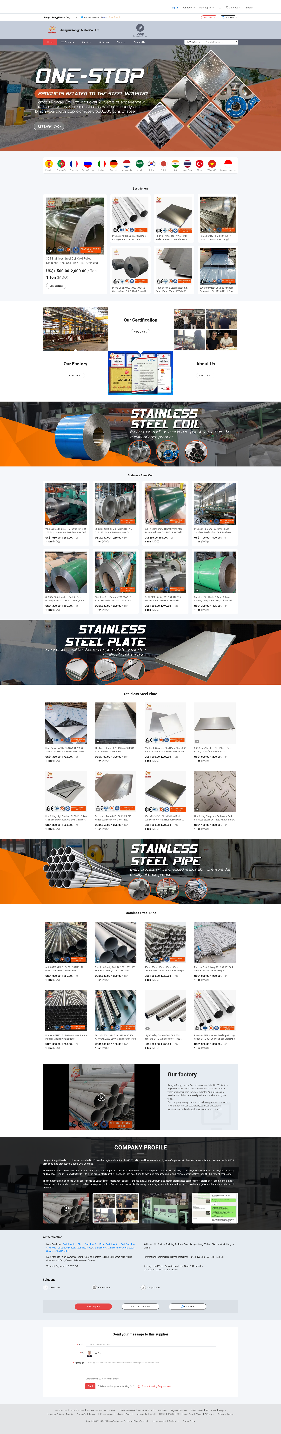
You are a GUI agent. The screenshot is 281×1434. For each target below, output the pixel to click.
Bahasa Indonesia (226, 1414)
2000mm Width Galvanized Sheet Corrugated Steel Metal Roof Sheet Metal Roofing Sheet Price (217, 289)
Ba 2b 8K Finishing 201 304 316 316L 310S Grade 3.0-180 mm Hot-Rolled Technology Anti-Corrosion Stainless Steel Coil (163, 599)
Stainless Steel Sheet (73, 1244)
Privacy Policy (189, 1421)
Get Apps (233, 7)
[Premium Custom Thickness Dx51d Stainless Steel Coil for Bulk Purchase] (215, 504)
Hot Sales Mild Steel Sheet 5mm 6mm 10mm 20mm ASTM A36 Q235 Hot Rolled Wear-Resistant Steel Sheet (172, 289)
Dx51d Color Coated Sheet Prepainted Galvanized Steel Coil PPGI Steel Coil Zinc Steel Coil (165, 530)
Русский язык (106, 1414)
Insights (222, 1410)
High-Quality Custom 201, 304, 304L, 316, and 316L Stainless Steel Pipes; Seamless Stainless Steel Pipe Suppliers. (164, 1037)
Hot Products (61, 1410)
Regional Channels (179, 1410)
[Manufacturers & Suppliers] (44, 6)
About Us (86, 42)
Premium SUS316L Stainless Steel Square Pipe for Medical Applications (66, 1037)
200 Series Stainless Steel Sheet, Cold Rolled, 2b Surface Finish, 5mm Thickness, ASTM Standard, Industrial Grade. (213, 749)
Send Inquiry (209, 17)
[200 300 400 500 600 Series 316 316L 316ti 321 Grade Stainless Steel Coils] (115, 504)
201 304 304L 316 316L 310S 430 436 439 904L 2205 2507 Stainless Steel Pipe (115, 1037)
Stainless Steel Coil (115, 1244)
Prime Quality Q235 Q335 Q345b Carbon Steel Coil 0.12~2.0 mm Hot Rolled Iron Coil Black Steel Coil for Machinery (130, 289)
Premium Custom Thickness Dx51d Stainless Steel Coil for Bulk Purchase (212, 530)
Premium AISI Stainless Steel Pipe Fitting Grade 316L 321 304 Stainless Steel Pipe (129, 237)
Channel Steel (99, 1247)
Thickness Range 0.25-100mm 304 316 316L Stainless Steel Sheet (114, 749)
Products (69, 42)
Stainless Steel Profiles (57, 1251)
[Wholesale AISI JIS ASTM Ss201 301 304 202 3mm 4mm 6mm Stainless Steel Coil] (66, 504)
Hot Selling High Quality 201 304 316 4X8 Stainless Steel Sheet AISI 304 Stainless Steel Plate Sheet (66, 818)
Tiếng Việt (209, 1414)
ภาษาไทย (188, 1414)
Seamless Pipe (83, 1247)
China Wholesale (127, 1410)
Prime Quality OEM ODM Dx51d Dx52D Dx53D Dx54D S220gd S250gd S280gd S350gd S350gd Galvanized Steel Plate (216, 237)
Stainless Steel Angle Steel (120, 1247)
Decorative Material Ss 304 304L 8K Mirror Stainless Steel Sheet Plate (113, 818)
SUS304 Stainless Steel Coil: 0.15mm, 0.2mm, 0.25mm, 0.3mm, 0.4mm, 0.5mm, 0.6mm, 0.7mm (66, 599)
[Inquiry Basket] (220, 7)
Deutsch (129, 1414)
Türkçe (199, 1414)
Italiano (119, 1414)
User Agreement (159, 1421)
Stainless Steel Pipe (94, 1244)
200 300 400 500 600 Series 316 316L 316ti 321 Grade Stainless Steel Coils (114, 530)
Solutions (104, 42)
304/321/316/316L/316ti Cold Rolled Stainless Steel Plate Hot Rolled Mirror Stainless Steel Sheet (173, 237)
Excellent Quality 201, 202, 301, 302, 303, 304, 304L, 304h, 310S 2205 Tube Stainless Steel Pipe (115, 969)
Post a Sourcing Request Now (154, 1386)
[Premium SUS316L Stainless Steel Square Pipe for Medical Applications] (66, 1010)
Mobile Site (211, 1410)
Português (81, 1414)
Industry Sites (161, 1410)
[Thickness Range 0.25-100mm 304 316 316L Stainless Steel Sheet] (115, 723)
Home (50, 42)
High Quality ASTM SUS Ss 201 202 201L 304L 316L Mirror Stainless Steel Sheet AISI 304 (65, 749)
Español (69, 1414)
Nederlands (142, 1414)
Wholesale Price (145, 1410)
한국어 (162, 1414)
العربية (152, 1414)
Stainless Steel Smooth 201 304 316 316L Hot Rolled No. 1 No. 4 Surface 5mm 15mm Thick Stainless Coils (113, 599)
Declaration (174, 1421)
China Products (77, 1410)
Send (90, 1386)
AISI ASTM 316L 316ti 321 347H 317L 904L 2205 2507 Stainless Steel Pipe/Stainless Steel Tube (64, 969)
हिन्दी (179, 1414)
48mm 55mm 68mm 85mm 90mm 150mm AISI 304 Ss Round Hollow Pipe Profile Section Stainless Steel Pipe (164, 969)
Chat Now (229, 17)
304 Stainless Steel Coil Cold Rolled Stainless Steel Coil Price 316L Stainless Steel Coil (72, 260)
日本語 (171, 1414)
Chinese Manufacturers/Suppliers (101, 1410)
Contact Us (139, 42)
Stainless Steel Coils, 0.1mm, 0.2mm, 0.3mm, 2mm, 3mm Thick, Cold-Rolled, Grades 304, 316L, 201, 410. (213, 599)
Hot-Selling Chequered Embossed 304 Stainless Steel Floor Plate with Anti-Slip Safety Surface (214, 818)
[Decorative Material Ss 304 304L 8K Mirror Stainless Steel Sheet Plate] (115, 791)
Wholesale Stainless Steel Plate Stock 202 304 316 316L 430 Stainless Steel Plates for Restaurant (165, 749)
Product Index (197, 1410)
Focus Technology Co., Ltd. (119, 1421)
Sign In (175, 7)
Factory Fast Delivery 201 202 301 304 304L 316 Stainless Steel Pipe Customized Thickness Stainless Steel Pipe (213, 969)
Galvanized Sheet (66, 1247)
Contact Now (56, 285)
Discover (121, 42)
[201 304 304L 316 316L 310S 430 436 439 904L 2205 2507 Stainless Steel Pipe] (115, 1010)
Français (93, 1414)
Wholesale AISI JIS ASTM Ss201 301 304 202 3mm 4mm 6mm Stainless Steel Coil (65, 530)
